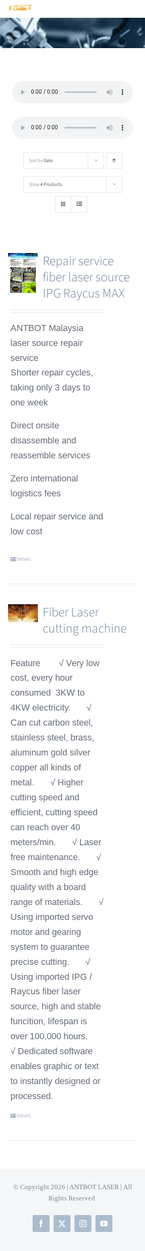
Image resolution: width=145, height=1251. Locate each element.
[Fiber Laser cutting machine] (23, 613)
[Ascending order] (114, 160)
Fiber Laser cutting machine (84, 620)
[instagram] (83, 1223)
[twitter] (62, 1223)
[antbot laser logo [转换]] (20, 9)
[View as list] (79, 204)
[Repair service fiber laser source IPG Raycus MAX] (23, 274)
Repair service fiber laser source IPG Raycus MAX (86, 277)
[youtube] (103, 1223)
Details (24, 559)
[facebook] (41, 1223)
